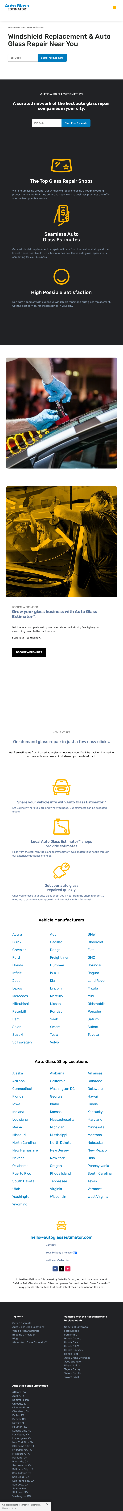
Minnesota (96, 1127)
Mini (91, 996)
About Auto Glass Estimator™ (29, 1342)
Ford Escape (71, 1330)
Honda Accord (72, 1338)
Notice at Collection (58, 1260)
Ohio (91, 1158)
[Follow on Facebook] (55, 1268)
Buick (16, 942)
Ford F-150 (70, 1334)
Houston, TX (19, 1426)
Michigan (57, 1127)
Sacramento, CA (22, 1465)
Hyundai (94, 965)
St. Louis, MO (20, 1492)
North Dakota (60, 1142)
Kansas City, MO (21, 1430)
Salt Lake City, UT (22, 1469)
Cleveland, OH (20, 1411)
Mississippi (58, 1135)
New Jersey (59, 1150)
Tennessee (58, 1181)
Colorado (95, 1081)
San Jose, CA (20, 1484)
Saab (54, 1019)
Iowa (16, 1104)
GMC (91, 957)
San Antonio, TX (21, 1473)
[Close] (46, 1504)
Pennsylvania (98, 1166)
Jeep (16, 980)
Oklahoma (20, 1166)
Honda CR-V (71, 1346)
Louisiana (20, 1119)
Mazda (93, 988)
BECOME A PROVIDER (29, 652)
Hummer (57, 965)
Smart (55, 1027)
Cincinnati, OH (20, 1407)
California (57, 1081)
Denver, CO (19, 1419)
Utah (16, 1189)
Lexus (17, 988)
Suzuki (17, 1034)
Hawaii (93, 1096)
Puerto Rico (21, 1173)
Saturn (93, 1019)
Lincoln (56, 988)
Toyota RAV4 (71, 1377)
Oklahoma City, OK (23, 1446)
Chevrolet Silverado (76, 1326)
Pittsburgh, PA (21, 1453)
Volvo (54, 1042)
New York (57, 1158)
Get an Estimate (21, 1323)
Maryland (95, 1119)
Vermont (95, 1189)
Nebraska (95, 1142)
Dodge (55, 950)
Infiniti (17, 973)
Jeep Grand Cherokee (77, 1357)
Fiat (91, 950)
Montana (95, 1135)
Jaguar (93, 973)
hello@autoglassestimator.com (61, 1237)
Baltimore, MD (20, 1399)
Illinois (93, 1104)
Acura (17, 934)
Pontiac (56, 1011)
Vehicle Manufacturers (25, 1330)
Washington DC (62, 1088)
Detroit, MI (18, 1422)
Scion (16, 1027)
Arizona (18, 1081)
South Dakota (23, 1181)
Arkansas (95, 1073)
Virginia (56, 1189)
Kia (52, 980)
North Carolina (24, 1142)
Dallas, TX (18, 1415)
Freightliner (59, 957)
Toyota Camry (72, 1369)
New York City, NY (22, 1442)
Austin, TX (18, 1395)
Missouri (19, 1135)
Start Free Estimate (52, 57)
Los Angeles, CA (22, 1438)
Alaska (17, 1073)
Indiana (18, 1112)
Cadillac (56, 942)
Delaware (95, 1088)
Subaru (93, 1027)
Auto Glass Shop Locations (28, 1326)
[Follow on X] (61, 1268)
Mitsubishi (20, 1004)
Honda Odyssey (73, 1350)
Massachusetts (62, 1119)
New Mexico (97, 1150)
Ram (16, 1019)
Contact (51, 1244)
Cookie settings (9, 1508)
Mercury (56, 996)
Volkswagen (22, 1042)
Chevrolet (95, 942)
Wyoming (19, 1204)
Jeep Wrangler (73, 1361)
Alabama (57, 1073)
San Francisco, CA (23, 1480)
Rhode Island (60, 1173)
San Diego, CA (20, 1476)
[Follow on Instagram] (67, 1268)
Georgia (56, 1096)
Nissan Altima (72, 1365)
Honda (17, 965)
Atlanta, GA (19, 1392)
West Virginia (98, 1196)
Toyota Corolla (72, 1373)
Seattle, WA (19, 1488)
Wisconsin (58, 1196)
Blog (15, 1338)
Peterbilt (19, 1011)
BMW (92, 934)
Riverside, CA (20, 1461)
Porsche (94, 1011)
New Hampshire (25, 1150)
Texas (92, 1181)
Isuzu (54, 973)
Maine (17, 1127)
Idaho (54, 1104)
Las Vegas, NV (20, 1434)
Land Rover (97, 980)
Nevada (18, 1158)
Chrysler (19, 950)
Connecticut (22, 1088)
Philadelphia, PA (22, 1449)
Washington (22, 1196)
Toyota (93, 1034)
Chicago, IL (19, 1403)
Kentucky (95, 1112)
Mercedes (20, 996)
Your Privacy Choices (59, 1252)
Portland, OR (19, 1457)
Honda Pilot (71, 1353)
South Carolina (100, 1173)
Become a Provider (23, 1334)
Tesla (54, 1034)
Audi (53, 934)
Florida (17, 1096)
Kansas (56, 1112)
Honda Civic (71, 1342)
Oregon (56, 1166)
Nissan (55, 1004)
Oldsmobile (97, 1004)
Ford (16, 957)
